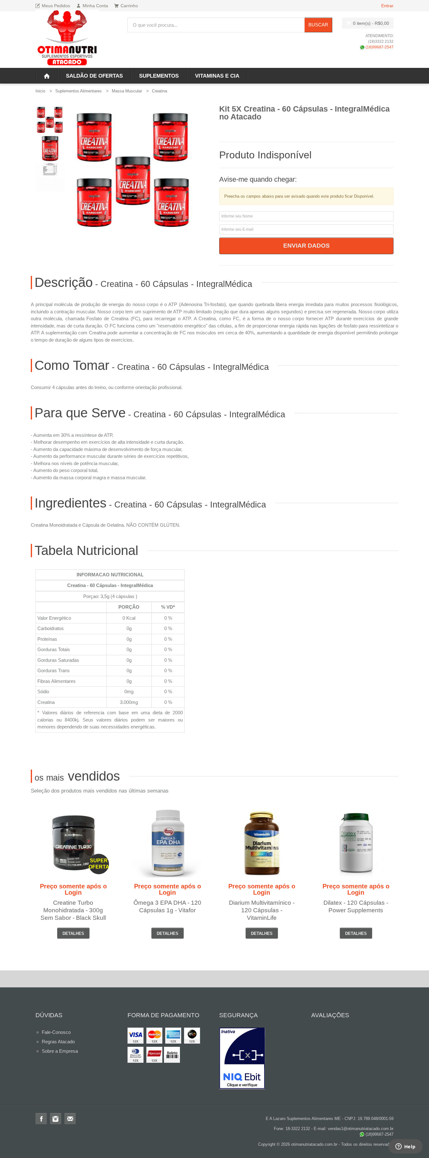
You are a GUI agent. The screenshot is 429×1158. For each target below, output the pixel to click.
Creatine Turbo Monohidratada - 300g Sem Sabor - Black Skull (73, 910)
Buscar (318, 24)
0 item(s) (371, 23)
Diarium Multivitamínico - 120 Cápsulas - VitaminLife (262, 910)
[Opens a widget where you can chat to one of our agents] (405, 1147)
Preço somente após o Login (73, 889)
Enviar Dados (306, 245)
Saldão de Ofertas (94, 76)
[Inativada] (260, 1058)
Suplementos (159, 76)
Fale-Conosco (56, 1032)
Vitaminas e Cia (217, 76)
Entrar (387, 5)
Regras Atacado (58, 1041)
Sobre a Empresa (60, 1051)
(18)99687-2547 (379, 47)
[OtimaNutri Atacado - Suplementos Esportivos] (67, 39)
